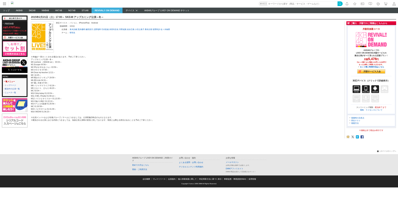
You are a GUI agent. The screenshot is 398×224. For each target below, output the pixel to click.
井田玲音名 (114, 29)
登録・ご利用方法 (139, 169)
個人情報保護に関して (187, 179)
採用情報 (252, 179)
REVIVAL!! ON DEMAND (107, 10)
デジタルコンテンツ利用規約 (191, 167)
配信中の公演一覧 (12, 89)
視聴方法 (355, 123)
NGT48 (71, 10)
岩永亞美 (130, 29)
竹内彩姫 (105, 29)
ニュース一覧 (10, 92)
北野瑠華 (97, 29)
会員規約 (172, 179)
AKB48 (19, 10)
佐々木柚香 (165, 29)
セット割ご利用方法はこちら (372, 67)
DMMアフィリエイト (234, 169)
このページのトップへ (387, 151)
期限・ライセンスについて (371, 110)
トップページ (10, 85)
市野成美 (123, 29)
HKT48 (58, 10)
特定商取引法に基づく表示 (210, 179)
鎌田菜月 (89, 29)
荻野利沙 (156, 29)
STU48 (85, 10)
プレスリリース (159, 179)
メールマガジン (232, 162)
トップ (6, 10)
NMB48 (45, 10)
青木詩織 (73, 29)
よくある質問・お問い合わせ (191, 162)
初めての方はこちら (140, 165)
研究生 (72, 33)
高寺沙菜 (148, 29)
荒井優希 (81, 29)
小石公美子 (139, 29)
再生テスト (356, 120)
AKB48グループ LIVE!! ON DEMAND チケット (166, 10)
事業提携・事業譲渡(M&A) (235, 179)
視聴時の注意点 (357, 118)
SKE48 (32, 10)
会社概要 (146, 179)
